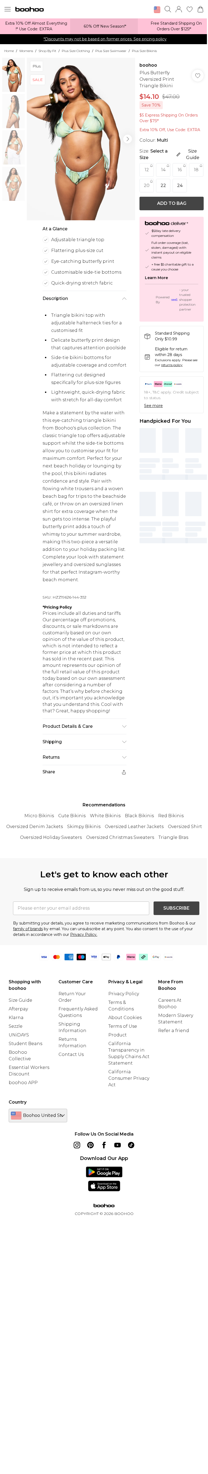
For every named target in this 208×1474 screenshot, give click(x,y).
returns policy (172, 365)
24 (180, 185)
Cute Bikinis (72, 815)
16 (180, 169)
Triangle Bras (173, 837)
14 (163, 169)
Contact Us (71, 1054)
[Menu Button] (7, 9)
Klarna (16, 1017)
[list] (81, 139)
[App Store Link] (104, 1178)
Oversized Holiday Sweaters (51, 837)
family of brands (28, 928)
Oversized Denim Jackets (34, 826)
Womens (26, 51)
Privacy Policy (123, 993)
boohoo (148, 65)
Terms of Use (122, 1026)
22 (163, 185)
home (9, 51)
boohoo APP (23, 1082)
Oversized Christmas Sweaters (120, 837)
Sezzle (15, 1026)
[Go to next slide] (127, 139)
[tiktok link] (131, 1145)
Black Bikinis (139, 815)
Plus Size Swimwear (110, 51)
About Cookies (125, 1017)
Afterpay (18, 1008)
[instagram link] (77, 1145)
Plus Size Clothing (76, 51)
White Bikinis (105, 815)
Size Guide (20, 1000)
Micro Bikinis (39, 815)
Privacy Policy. (83, 934)
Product (117, 1034)
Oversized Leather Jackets (134, 826)
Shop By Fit (47, 51)
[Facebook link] (104, 1145)
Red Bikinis (171, 815)
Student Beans (25, 1043)
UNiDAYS (19, 1034)
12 (147, 169)
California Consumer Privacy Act (128, 1078)
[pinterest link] (90, 1145)
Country (18, 1102)
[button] (157, 9)
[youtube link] (117, 1145)
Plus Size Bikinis (144, 51)
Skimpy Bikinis (83, 826)
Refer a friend (173, 1030)
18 (196, 169)
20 (147, 185)
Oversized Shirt (185, 826)
